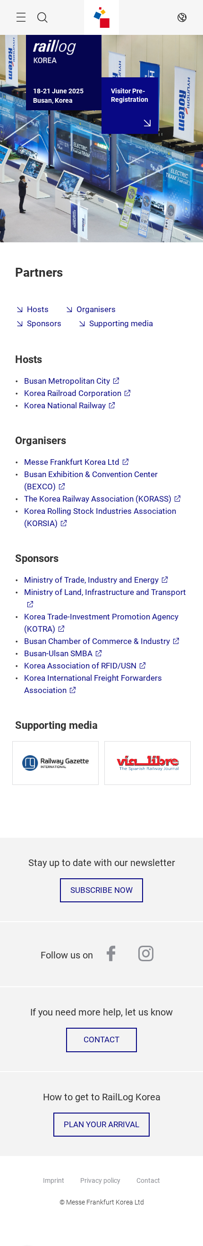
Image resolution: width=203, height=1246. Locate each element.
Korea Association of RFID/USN (80, 665)
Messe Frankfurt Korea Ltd (71, 462)
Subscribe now (101, 890)
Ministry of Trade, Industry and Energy (91, 580)
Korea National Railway (65, 405)
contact (101, 1039)
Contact (148, 1180)
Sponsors (44, 323)
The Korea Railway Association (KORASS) (97, 499)
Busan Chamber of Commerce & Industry (97, 641)
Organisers (96, 309)
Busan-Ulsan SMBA (58, 653)
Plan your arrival (101, 1124)
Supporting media (121, 323)
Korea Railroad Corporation (72, 393)
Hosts (38, 309)
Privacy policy (100, 1180)
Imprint (53, 1180)
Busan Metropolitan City (67, 381)
